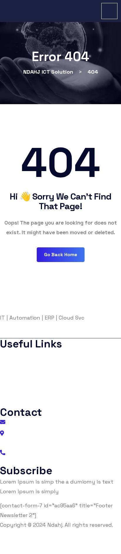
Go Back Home (60, 254)
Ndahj (54, 524)
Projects (15, 390)
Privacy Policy (21, 367)
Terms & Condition (25, 379)
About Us (16, 355)
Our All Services (22, 402)
